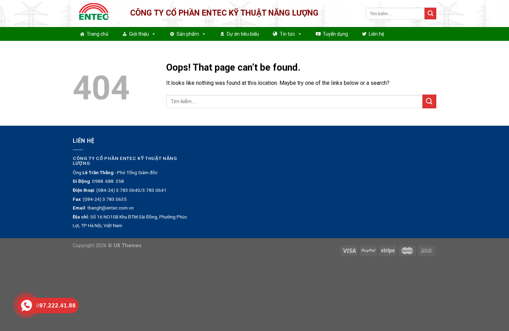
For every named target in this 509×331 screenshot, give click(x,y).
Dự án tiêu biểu (243, 34)
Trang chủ (97, 34)
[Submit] (430, 13)
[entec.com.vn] (96, 13)
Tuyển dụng (335, 34)
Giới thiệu (139, 34)
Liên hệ (376, 34)
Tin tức (287, 34)
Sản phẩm (188, 34)
